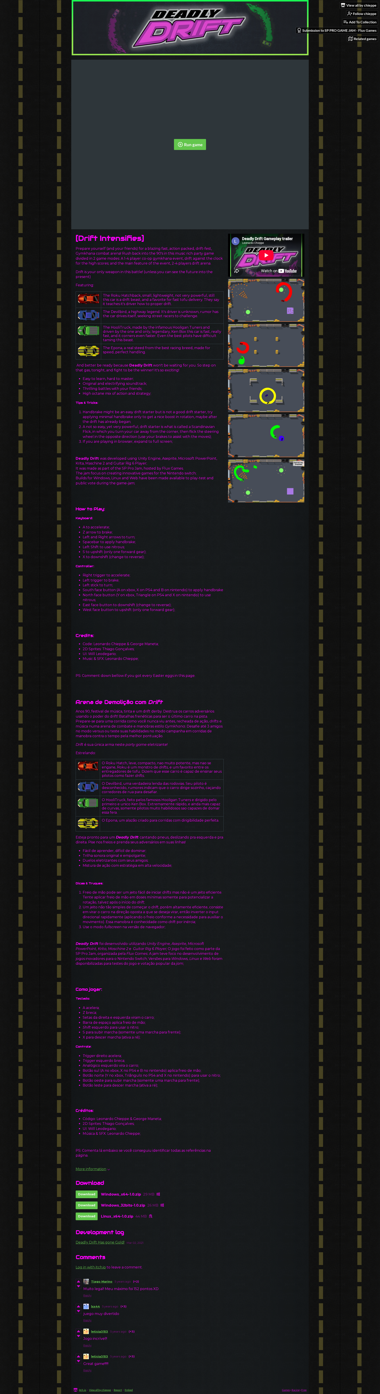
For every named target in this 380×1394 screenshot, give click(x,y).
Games (286, 1390)
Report (118, 1390)
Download (86, 1194)
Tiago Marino (101, 1281)
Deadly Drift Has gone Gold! (100, 1242)
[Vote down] (78, 1286)
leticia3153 (99, 1331)
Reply (87, 1295)
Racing (296, 1390)
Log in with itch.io (91, 1267)
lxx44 (95, 1306)
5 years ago (123, 1281)
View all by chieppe (100, 1390)
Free (304, 1390)
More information (91, 1169)
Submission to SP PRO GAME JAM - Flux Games (339, 30)
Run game (193, 144)
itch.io (82, 1390)
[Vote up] (78, 1281)
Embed (129, 1390)
